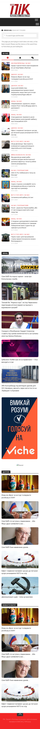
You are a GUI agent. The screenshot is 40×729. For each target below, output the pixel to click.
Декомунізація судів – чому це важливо (17, 597)
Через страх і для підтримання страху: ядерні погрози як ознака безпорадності (23, 239)
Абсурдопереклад (17, 63)
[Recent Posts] (8, 58)
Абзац (13, 101)
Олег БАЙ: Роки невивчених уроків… (16, 547)
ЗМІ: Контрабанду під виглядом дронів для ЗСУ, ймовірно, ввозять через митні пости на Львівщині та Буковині (19, 388)
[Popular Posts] (20, 58)
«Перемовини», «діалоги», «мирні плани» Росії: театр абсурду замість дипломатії (24, 106)
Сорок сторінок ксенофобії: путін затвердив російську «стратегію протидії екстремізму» (23, 186)
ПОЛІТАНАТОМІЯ (22, 170)
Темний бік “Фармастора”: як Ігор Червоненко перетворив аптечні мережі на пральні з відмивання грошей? (19, 305)
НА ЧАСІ (28, 63)
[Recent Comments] (32, 58)
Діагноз (14, 74)
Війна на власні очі (18, 154)
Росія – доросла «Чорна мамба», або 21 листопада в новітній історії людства (24, 210)
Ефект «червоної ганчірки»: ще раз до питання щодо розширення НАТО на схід (24, 133)
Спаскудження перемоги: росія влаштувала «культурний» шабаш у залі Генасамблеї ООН (24, 119)
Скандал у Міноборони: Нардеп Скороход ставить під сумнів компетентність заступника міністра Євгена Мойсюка (20, 333)
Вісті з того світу (17, 141)
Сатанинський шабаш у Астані (22, 197)
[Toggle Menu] (37, 24)
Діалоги (14, 85)
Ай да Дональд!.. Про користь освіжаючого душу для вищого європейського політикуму (22, 146)
